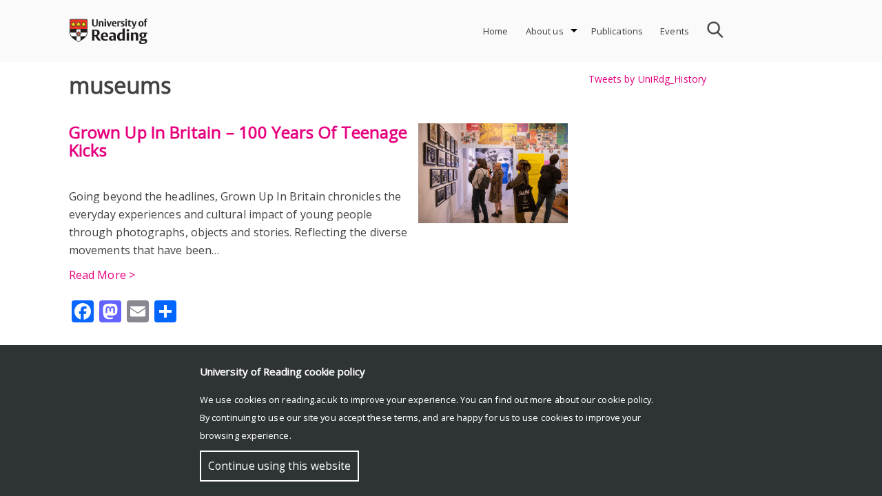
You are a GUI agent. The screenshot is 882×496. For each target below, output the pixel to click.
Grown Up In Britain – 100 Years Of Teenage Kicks (238, 141)
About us (545, 31)
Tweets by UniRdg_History (647, 78)
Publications (617, 31)
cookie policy (624, 399)
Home (496, 31)
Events (674, 31)
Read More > (102, 274)
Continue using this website (279, 466)
